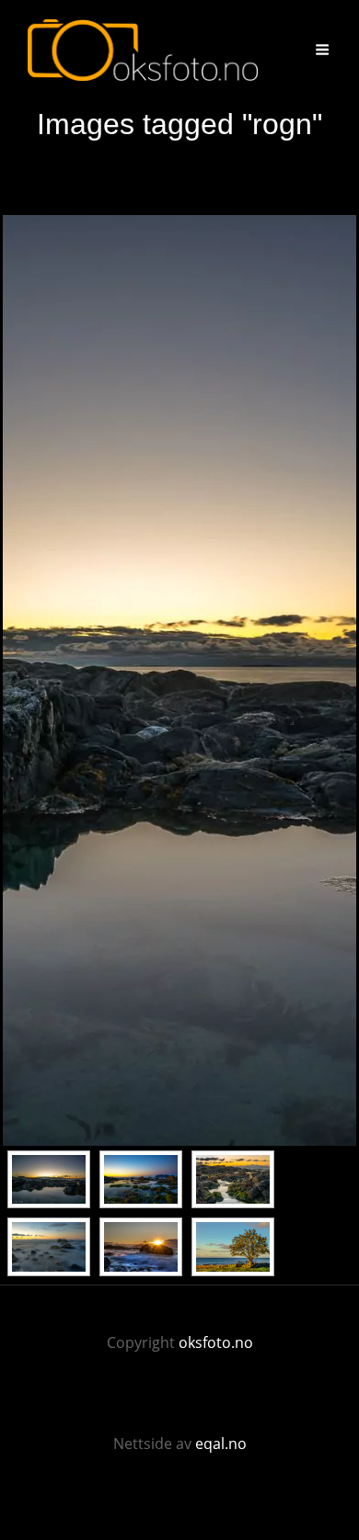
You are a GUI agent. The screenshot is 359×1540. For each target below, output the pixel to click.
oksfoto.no (216, 1342)
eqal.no (221, 1443)
